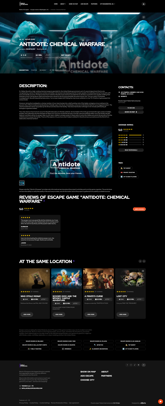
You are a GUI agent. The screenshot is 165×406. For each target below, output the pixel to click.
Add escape (84, 4)
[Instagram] (131, 365)
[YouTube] (138, 365)
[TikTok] (134, 365)
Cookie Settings (45, 403)
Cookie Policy (34, 403)
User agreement (74, 403)
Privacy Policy (23, 403)
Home (56, 4)
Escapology (30, 49)
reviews (125, 131)
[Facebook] (127, 365)
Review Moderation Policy (59, 403)
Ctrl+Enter (121, 102)
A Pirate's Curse (94, 296)
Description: (24, 70)
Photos (34, 70)
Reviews (43, 70)
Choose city (87, 380)
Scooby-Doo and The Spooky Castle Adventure (64, 298)
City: (107, 4)
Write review (139, 209)
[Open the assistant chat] (160, 401)
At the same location (58, 70)
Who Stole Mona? (31, 296)
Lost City (122, 296)
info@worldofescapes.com (32, 388)
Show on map (73, 4)
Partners (94, 4)
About (62, 4)
